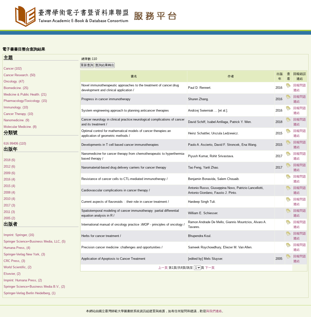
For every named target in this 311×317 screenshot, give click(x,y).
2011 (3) (9, 212)
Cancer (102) (13, 68)
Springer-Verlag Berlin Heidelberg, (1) (29, 293)
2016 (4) (9, 179)
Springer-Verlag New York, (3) (24, 254)
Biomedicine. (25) (16, 88)
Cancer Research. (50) (19, 75)
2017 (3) (9, 205)
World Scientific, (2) (17, 267)
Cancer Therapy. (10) (18, 114)
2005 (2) (9, 218)
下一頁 (210, 267)
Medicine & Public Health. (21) (25, 94)
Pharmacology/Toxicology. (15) (25, 101)
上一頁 (163, 267)
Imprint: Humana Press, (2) (23, 280)
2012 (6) (9, 166)
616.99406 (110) (15, 143)
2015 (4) (9, 186)
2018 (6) (9, 160)
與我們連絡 (214, 311)
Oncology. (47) (14, 81)
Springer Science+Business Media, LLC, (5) (34, 241)
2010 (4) (9, 199)
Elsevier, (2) (12, 274)
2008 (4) (9, 192)
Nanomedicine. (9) (16, 120)
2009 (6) (9, 173)
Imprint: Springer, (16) (19, 235)
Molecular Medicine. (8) (20, 127)
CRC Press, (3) (14, 261)
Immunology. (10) (16, 107)
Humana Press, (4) (17, 248)
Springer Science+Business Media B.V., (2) (34, 286)
